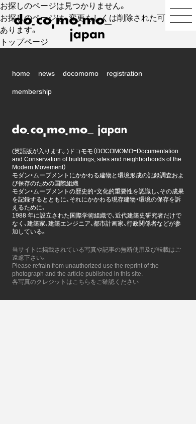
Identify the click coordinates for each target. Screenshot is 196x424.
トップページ (24, 42)
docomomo (81, 73)
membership (32, 91)
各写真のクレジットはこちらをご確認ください (75, 281)
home (21, 73)
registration (124, 73)
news (46, 73)
